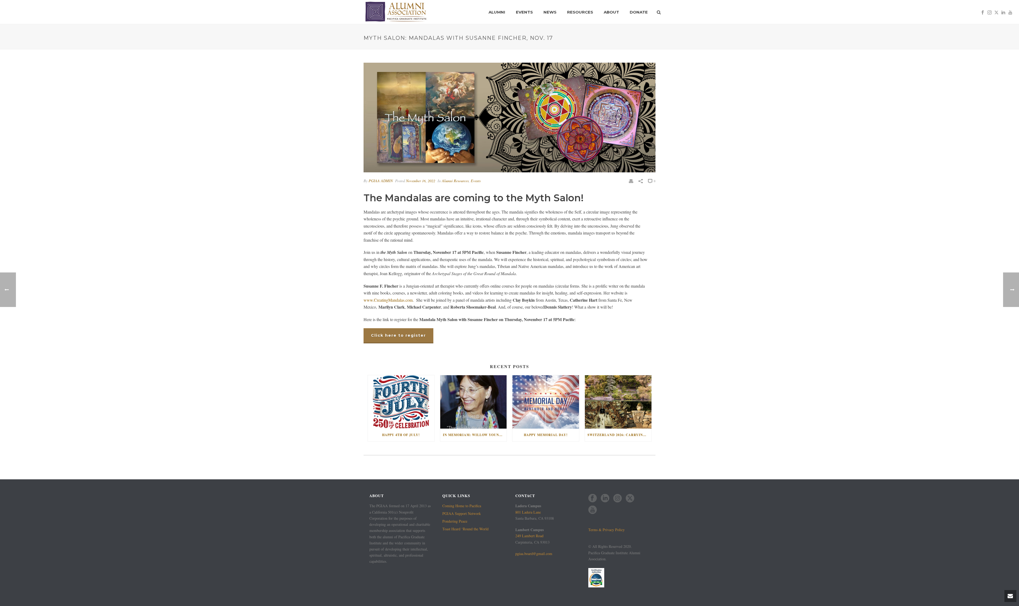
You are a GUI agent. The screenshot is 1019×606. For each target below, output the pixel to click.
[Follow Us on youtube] (592, 510)
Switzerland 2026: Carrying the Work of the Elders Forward (619, 435)
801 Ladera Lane (528, 512)
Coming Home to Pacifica (461, 505)
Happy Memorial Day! (546, 435)
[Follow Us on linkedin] (605, 498)
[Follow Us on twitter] (630, 498)
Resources (580, 12)
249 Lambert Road (529, 535)
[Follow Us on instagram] (617, 498)
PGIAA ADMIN (381, 180)
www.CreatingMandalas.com (388, 300)
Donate (639, 12)
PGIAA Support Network (461, 513)
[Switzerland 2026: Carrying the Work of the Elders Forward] (618, 402)
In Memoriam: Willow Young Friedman (475, 435)
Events (524, 12)
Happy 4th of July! (401, 435)
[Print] (631, 181)
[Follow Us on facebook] (592, 498)
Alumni (497, 12)
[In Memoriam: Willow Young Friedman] (473, 402)
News (549, 12)
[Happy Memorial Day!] (545, 402)
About (611, 12)
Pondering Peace (454, 521)
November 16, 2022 (420, 180)
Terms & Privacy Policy (606, 529)
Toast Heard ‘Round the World (465, 529)
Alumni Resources (455, 180)
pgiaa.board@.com (533, 553)
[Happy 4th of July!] (401, 402)
